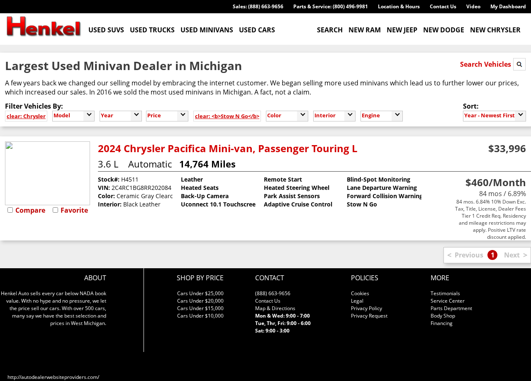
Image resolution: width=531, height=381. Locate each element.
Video (473, 6)
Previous (469, 255)
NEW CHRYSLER (495, 29)
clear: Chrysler (26, 116)
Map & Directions (275, 308)
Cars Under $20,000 (200, 300)
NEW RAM (364, 29)
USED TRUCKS (152, 29)
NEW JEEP (402, 29)
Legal (357, 300)
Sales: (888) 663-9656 (258, 6)
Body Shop (443, 315)
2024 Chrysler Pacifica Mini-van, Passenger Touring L (228, 148)
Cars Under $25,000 (200, 293)
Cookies (360, 293)
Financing (442, 323)
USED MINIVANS (206, 29)
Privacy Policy (366, 308)
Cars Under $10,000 (200, 315)
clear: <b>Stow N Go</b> (227, 116)
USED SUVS (106, 29)
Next (512, 255)
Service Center (448, 300)
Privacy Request (369, 315)
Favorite (74, 210)
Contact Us (443, 6)
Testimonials (445, 293)
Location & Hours (399, 6)
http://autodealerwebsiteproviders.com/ (53, 377)
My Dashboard (508, 6)
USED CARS (257, 29)
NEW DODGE (443, 29)
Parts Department (451, 308)
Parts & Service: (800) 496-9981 (330, 6)
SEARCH (330, 29)
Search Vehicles (486, 64)
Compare (30, 210)
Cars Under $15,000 (200, 308)
